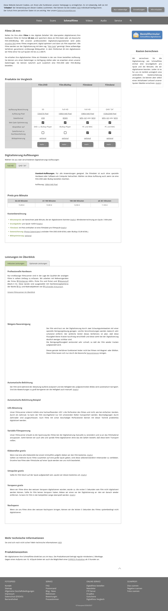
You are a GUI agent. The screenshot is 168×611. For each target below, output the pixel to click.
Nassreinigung (93, 353)
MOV (93, 118)
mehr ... (43, 144)
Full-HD (11, 165)
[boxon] (43, 122)
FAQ (47, 585)
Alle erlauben (156, 9)
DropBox (90, 594)
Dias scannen (132, 585)
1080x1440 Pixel (65, 114)
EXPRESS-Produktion (76, 559)
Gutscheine (91, 596)
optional (42, 138)
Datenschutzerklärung (66, 10)
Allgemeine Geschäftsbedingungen (19, 591)
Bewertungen (51, 596)
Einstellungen (139, 9)
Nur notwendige (120, 9)
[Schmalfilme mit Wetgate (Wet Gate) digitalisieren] (24, 349)
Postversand (51, 588)
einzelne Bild (10, 43)
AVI (85, 118)
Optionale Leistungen (38, 263)
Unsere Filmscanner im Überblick (21, 292)
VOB (43, 118)
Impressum (10, 594)
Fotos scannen (133, 591)
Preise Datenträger (32, 231)
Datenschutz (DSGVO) (14, 596)
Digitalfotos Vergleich (95, 599)
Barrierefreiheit (11, 599)
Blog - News (51, 591)
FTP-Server (91, 591)
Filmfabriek (23, 281)
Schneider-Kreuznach (54, 286)
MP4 (81, 118)
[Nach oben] (119, 568)
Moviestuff (64, 281)
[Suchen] (130, 20)
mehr (73, 219)
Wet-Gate (52, 46)
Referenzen (50, 594)
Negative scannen (134, 588)
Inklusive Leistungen (16, 263)
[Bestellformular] (147, 40)
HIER (60, 542)
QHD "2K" (22, 165)
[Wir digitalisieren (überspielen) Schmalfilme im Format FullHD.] (19, 180)
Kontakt (8, 585)
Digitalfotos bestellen (95, 585)
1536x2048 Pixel (109, 114)
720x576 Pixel (42, 114)
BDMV (65, 118)
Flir (20, 286)
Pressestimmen (52, 599)
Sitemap (8, 588)
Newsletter (91, 588)
